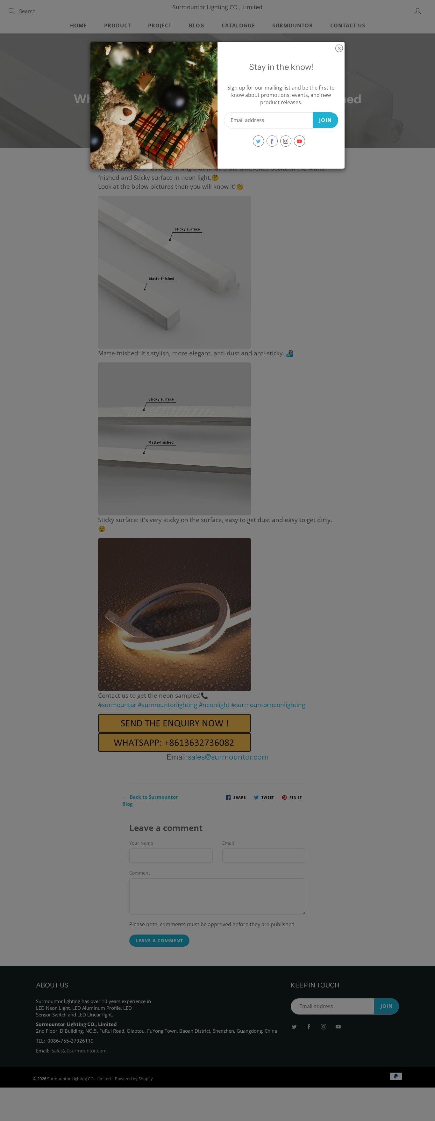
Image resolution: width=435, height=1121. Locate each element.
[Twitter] (258, 141)
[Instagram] (285, 141)
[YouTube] (299, 141)
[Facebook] (272, 141)
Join (325, 120)
